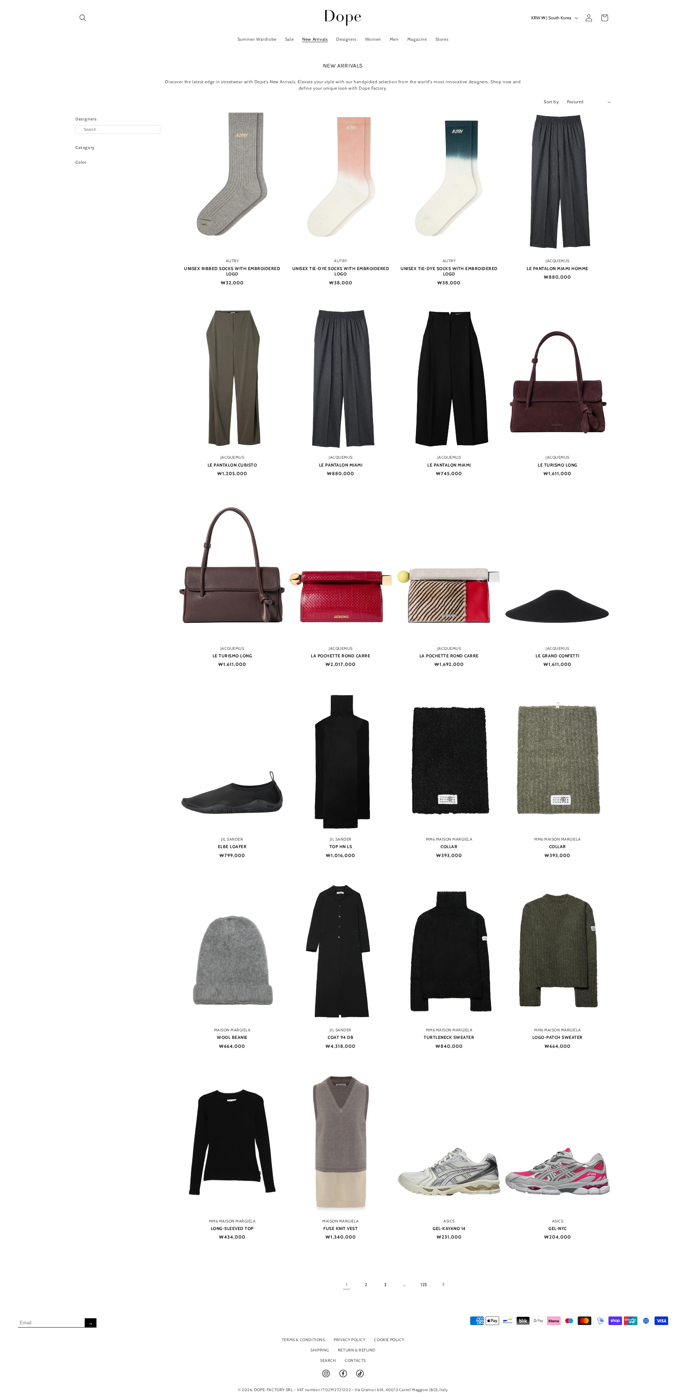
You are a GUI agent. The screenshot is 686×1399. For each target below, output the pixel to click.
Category (85, 147)
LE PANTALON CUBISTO (232, 465)
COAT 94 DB (340, 1037)
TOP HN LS (340, 846)
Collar (449, 846)
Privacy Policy (349, 1339)
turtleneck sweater (449, 1037)
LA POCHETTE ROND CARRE (340, 655)
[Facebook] (343, 1376)
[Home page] (343, 17)
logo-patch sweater (557, 1037)
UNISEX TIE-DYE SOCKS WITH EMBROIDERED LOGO (340, 271)
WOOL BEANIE (232, 1037)
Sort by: (552, 101)
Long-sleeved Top (232, 1228)
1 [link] (347, 1284)
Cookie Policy (389, 1339)
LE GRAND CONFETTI (558, 655)
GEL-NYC (557, 1228)
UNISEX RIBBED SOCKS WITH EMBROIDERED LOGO (232, 271)
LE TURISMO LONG (557, 465)
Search (328, 1360)
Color (80, 162)
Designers (85, 118)
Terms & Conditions (303, 1339)
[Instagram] (326, 1376)
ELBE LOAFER (232, 846)
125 (424, 1284)
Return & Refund (357, 1350)
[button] (83, 18)
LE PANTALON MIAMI (341, 465)
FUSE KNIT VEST (340, 1228)
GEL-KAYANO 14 (449, 1228)
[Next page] (443, 1284)
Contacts (355, 1360)
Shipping (319, 1350)
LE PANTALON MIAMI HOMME (557, 268)
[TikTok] (360, 1376)
